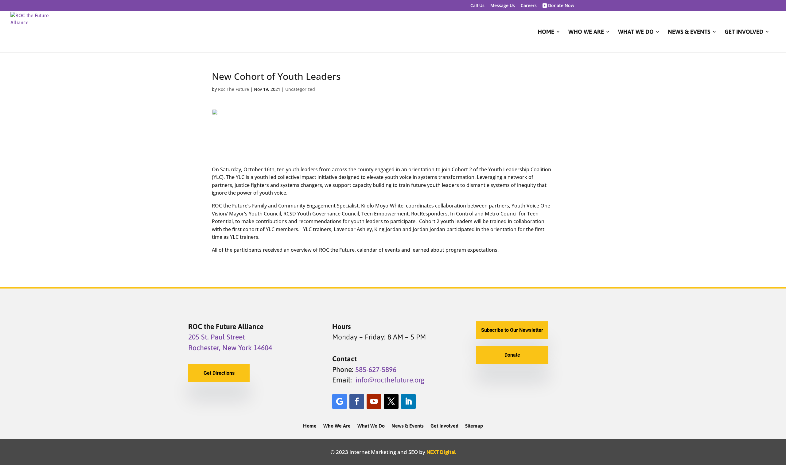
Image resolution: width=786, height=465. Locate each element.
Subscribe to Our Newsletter (512, 330)
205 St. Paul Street (216, 337)
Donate (512, 355)
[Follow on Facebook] (356, 401)
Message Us (502, 5)
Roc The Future (233, 89)
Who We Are (586, 32)
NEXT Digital (441, 452)
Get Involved (744, 32)
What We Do (636, 32)
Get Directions (219, 373)
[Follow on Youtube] (374, 401)
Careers (529, 5)
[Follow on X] (391, 401)
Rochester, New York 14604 (230, 348)
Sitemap (474, 426)
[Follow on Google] (339, 401)
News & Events (689, 32)
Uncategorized (300, 89)
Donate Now (560, 5)
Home (546, 32)
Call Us (477, 5)
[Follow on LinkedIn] (408, 401)
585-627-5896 (375, 370)
